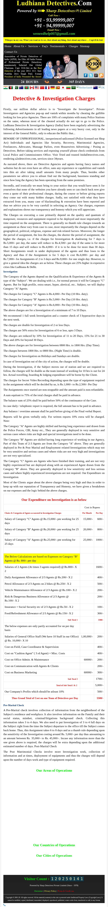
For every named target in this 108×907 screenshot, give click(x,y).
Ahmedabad (11, 860)
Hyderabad (30, 863)
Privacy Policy (50, 891)
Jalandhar (41, 863)
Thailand (96, 850)
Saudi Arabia (85, 850)
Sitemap (84, 46)
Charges (73, 46)
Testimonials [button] (57, 46)
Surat (33, 868)
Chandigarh (69, 860)
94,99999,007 (54, 25)
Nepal (75, 850)
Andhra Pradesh (26, 860)
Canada (31, 850)
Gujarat (11, 863)
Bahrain (11, 850)
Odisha (66, 865)
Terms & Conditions (66, 891)
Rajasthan (25, 868)
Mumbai (23, 865)
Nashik (48, 865)
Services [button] (33, 46)
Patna (80, 865)
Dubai (46, 850)
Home (7, 46)
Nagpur (40, 865)
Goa (98, 860)
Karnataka (59, 863)
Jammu (50, 863)
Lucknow (85, 863)
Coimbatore (90, 860)
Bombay (59, 860)
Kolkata (76, 863)
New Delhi (57, 865)
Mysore (32, 865)
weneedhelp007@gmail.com (54, 34)
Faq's (45, 46)
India (52, 850)
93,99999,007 (54, 20)
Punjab (94, 865)
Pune (87, 865)
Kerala (68, 863)
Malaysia (67, 850)
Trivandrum (53, 868)
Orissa (74, 865)
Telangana (41, 868)
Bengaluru (49, 860)
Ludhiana (94, 863)
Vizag (85, 868)
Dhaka (39, 850)
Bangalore (38, 860)
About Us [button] (19, 46)
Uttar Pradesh (65, 868)
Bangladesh (21, 850)
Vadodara (77, 868)
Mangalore (14, 865)
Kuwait (59, 850)
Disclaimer (38, 891)
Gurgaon (20, 863)
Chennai (79, 860)
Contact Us (10, 51)
